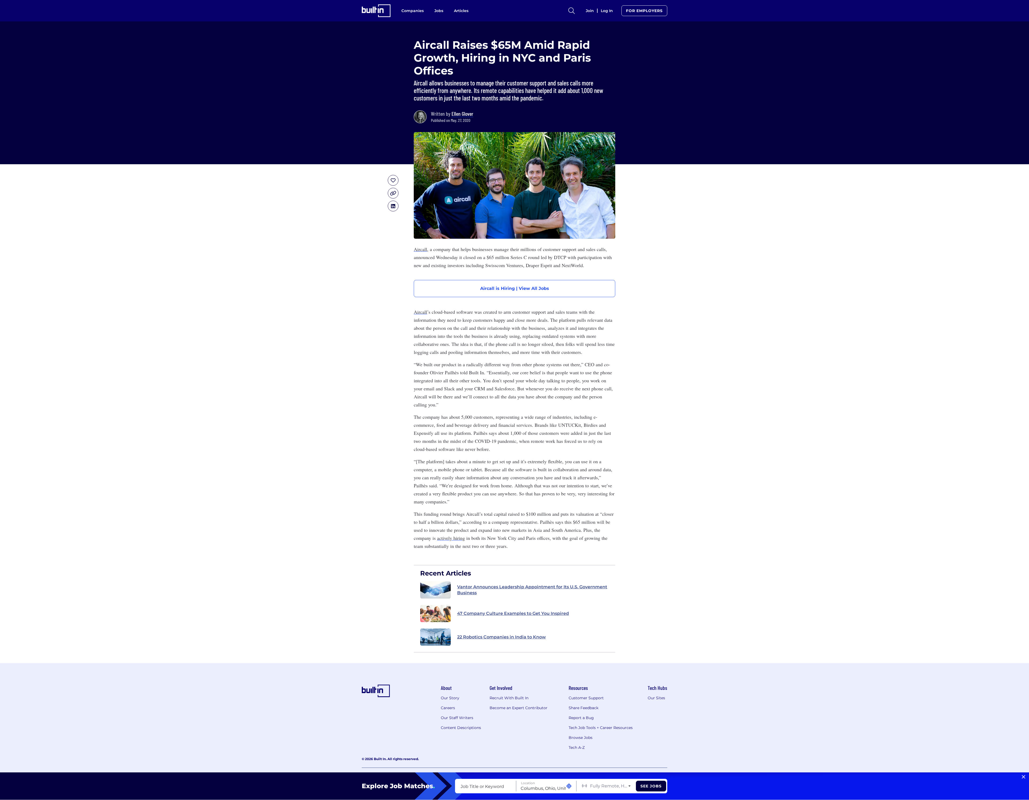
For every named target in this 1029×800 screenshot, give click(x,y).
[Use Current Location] (569, 786)
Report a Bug (581, 717)
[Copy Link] (393, 193)
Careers (448, 707)
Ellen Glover (462, 113)
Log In (607, 10)
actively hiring (451, 538)
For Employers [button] (644, 10)
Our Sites (656, 698)
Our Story (450, 698)
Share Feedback (583, 707)
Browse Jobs (580, 737)
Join (590, 10)
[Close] (1023, 777)
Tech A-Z (577, 747)
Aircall (420, 249)
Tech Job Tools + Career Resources (601, 727)
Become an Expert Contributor (518, 707)
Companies (412, 10)
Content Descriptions (461, 727)
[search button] (571, 10)
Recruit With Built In (509, 698)
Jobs (438, 10)
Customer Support (586, 698)
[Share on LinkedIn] (393, 206)
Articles (461, 10)
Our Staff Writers (457, 717)
